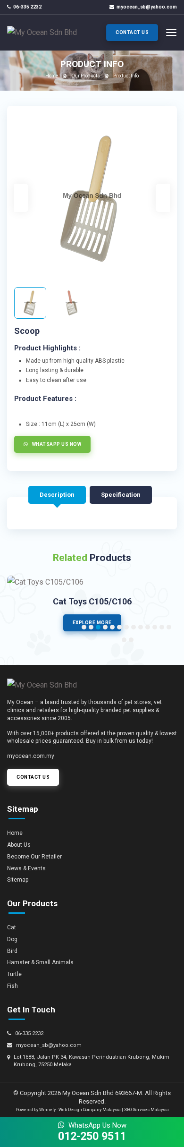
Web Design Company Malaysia (90, 1109)
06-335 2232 (27, 6)
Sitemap (17, 879)
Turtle (14, 974)
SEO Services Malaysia (146, 1109)
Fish (12, 986)
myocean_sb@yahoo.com (147, 6)
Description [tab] (57, 494)
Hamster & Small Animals (40, 962)
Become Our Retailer (34, 856)
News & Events (26, 868)
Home (51, 75)
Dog (12, 939)
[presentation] (21, 198)
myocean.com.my (30, 756)
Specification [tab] (121, 494)
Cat (11, 927)
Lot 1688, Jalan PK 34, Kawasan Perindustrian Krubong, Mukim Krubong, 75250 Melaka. (91, 1060)
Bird (12, 951)
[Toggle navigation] (171, 32)
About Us (19, 844)
